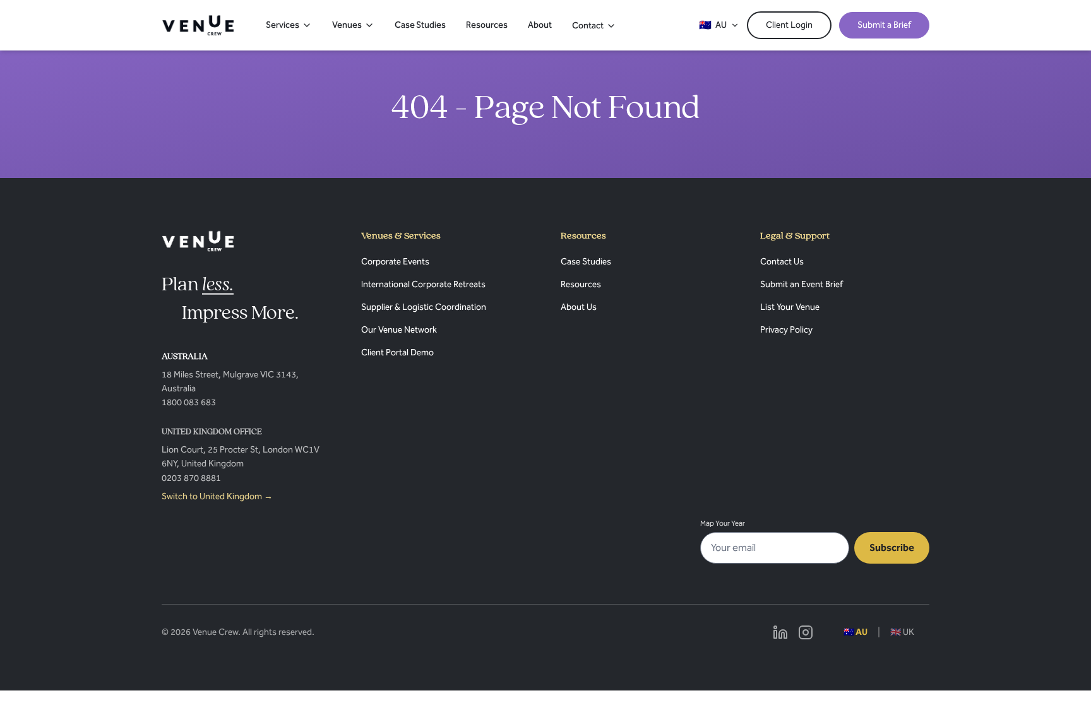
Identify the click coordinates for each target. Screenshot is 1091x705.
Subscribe (891, 548)
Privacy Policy (786, 329)
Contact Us (782, 261)
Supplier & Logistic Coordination (423, 307)
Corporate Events (395, 261)
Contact (588, 25)
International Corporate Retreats (423, 284)
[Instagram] (805, 632)
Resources (487, 25)
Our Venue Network (399, 329)
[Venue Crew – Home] (198, 25)
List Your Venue (790, 307)
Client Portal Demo (397, 352)
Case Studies (420, 25)
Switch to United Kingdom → (217, 496)
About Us (579, 307)
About (540, 25)
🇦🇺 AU (855, 632)
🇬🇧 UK (902, 632)
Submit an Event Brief (801, 284)
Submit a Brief (884, 25)
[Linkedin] (780, 632)
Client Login (789, 25)
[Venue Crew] (198, 241)
